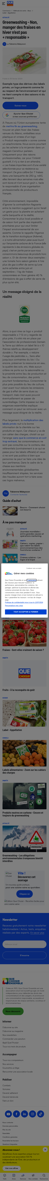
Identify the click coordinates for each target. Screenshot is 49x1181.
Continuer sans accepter (33, 568)
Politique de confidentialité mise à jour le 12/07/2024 (24, 602)
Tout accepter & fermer (26, 612)
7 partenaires (31, 580)
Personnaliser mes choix (14, 606)
